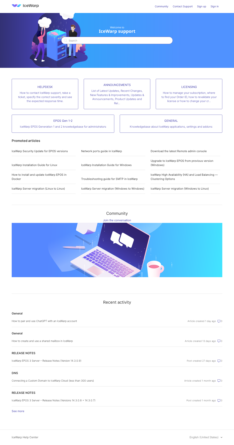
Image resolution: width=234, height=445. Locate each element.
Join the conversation (117, 220)
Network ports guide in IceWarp (101, 151)
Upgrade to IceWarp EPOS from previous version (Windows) (182, 163)
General (17, 313)
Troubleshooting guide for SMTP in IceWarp (109, 179)
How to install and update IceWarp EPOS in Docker (39, 177)
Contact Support (183, 6)
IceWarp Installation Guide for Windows (106, 165)
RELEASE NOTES (23, 353)
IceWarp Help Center (25, 437)
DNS (15, 373)
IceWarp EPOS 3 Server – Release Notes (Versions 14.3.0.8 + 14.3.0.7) (53, 400)
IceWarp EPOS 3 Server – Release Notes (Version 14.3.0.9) (46, 360)
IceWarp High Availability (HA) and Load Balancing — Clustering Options (184, 177)
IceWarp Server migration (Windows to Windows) (112, 188)
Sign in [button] (215, 6)
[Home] (25, 8)
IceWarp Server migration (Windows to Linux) (180, 188)
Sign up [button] (201, 6)
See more (18, 411)
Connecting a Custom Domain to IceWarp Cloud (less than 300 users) (53, 380)
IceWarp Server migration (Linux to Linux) (38, 188)
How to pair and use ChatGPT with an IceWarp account (44, 321)
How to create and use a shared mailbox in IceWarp (42, 340)
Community (161, 6)
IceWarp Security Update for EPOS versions (40, 151)
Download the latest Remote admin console (179, 151)
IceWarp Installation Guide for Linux (34, 165)
